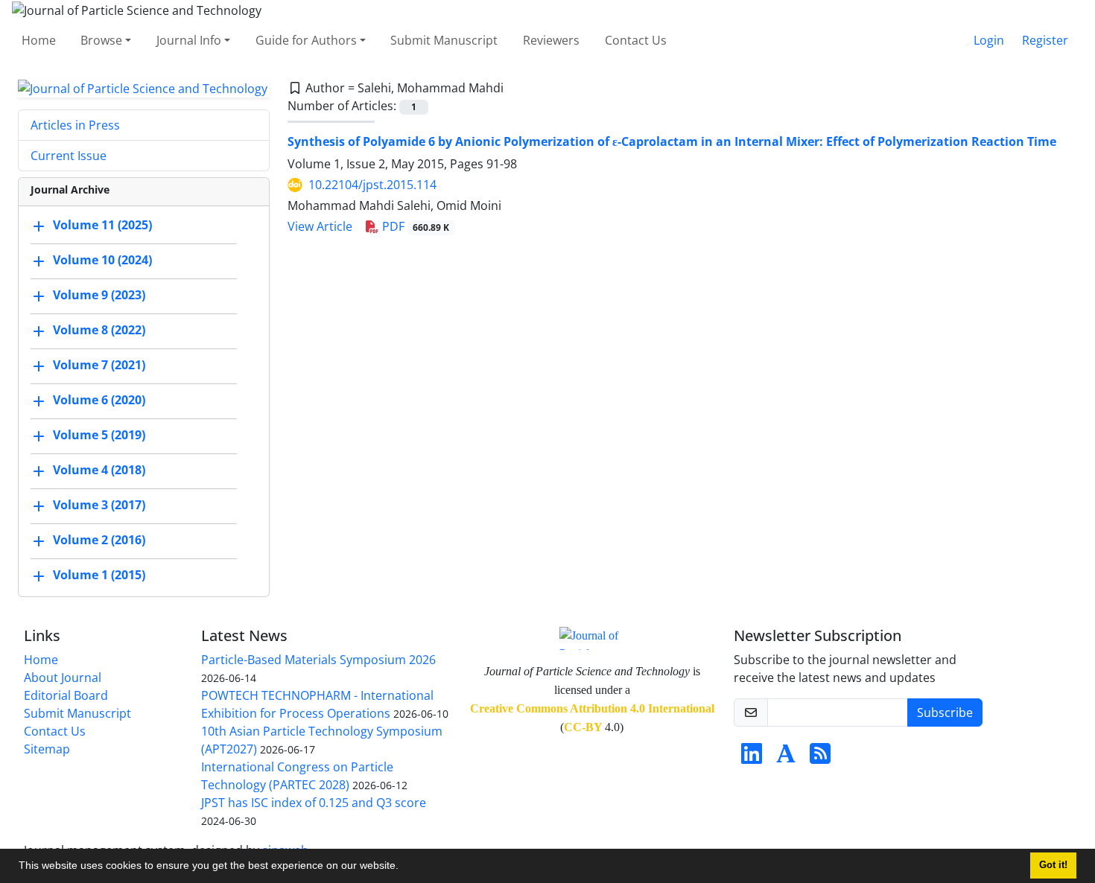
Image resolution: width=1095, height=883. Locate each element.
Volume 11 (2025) (102, 225)
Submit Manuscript (444, 40)
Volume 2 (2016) (99, 540)
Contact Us (636, 40)
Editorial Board (66, 695)
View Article (320, 226)
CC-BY (583, 727)
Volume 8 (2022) (99, 330)
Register (1045, 40)
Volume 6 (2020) (99, 400)
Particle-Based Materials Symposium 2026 (318, 659)
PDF (414, 226)
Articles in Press (75, 125)
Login (989, 40)
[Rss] (820, 758)
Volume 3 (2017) (99, 505)
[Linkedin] (751, 758)
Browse (101, 40)
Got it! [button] (1053, 865)
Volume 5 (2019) (99, 435)
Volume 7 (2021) (99, 365)
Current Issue (69, 155)
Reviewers (551, 40)
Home (39, 40)
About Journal (62, 677)
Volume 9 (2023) (99, 295)
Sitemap (47, 749)
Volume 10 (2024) (102, 260)
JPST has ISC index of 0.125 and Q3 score (313, 802)
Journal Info (188, 40)
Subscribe (945, 712)
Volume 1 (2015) (99, 575)
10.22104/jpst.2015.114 (372, 184)
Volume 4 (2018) (99, 470)
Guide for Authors (306, 40)
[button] (404, 867)
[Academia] (785, 758)
